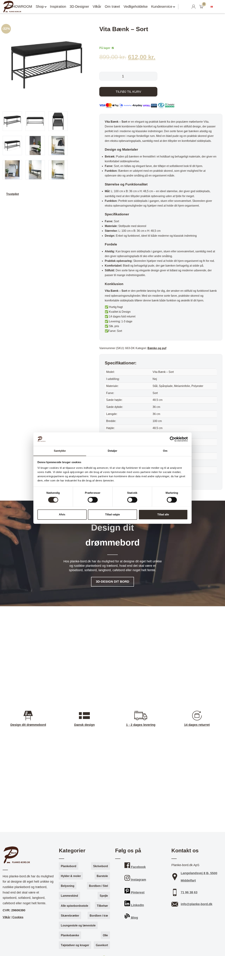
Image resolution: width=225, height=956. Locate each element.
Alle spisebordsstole (74, 905)
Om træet (112, 6)
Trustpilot (12, 194)
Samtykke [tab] (60, 450)
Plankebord (68, 866)
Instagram (138, 879)
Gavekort (102, 945)
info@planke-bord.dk (196, 904)
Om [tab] (165, 450)
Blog (134, 917)
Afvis (62, 514)
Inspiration (58, 6)
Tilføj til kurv (128, 91)
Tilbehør (102, 905)
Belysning (67, 885)
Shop (40, 6)
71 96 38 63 (189, 892)
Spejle (104, 895)
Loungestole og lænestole (78, 925)
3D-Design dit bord (112, 581)
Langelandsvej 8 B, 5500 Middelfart (199, 876)
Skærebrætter (70, 915)
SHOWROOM (21, 6)
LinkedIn (137, 905)
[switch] (93, 500)
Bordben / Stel (98, 885)
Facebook (138, 867)
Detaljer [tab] (112, 450)
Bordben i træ (99, 915)
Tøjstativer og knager (75, 945)
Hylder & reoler (71, 876)
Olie (105, 935)
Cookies (17, 917)
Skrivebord (100, 866)
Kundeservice (161, 6)
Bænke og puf (156, 348)
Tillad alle (163, 514)
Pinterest (137, 892)
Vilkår (97, 6)
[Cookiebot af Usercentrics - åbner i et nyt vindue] (172, 439)
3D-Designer (79, 6)
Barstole (102, 876)
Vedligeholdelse (136, 6)
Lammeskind (69, 895)
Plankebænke (70, 935)
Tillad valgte (112, 514)
